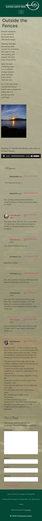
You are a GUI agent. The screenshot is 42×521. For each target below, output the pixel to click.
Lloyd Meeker (15, 215)
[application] (21, 156)
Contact (21, 504)
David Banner (15, 239)
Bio (30, 499)
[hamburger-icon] (21, 12)
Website (7, 476)
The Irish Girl (15, 494)
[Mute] (32, 156)
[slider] (36, 156)
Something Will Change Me (10, 499)
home (9, 494)
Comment (9, 430)
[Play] (4, 156)
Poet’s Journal (36, 499)
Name (7, 458)
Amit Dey (28, 510)
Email (7, 467)
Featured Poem (23, 499)
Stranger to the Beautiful (27, 494)
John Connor (15, 319)
